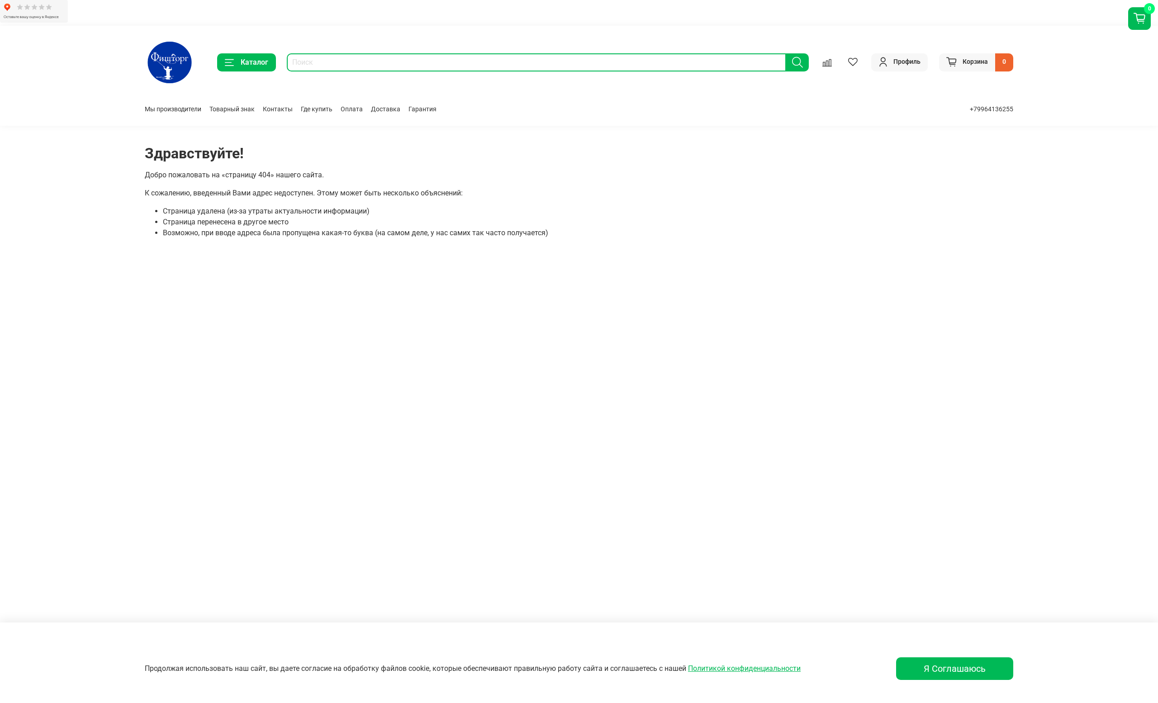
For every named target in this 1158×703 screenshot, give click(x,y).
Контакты (278, 109)
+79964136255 (991, 109)
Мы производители (173, 109)
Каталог (254, 62)
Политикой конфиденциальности (744, 668)
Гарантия (422, 109)
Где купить (316, 109)
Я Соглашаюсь (955, 668)
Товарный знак (232, 109)
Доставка (385, 109)
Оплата (352, 109)
